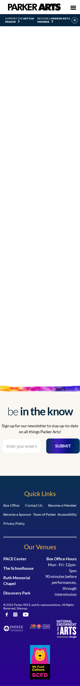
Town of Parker (44, 514)
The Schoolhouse (18, 568)
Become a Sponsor (17, 514)
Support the (19, 20)
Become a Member (62, 505)
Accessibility (67, 514)
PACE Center (14, 558)
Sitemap (22, 608)
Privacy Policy (14, 523)
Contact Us (33, 505)
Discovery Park (16, 592)
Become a (53, 20)
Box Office (11, 505)
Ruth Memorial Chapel (16, 580)
